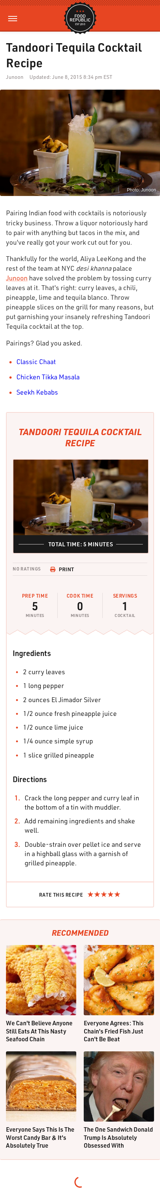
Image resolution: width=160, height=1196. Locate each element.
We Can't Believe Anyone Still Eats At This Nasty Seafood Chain (39, 1031)
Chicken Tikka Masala (48, 377)
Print (66, 569)
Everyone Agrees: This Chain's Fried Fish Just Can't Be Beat (114, 1031)
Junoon (17, 278)
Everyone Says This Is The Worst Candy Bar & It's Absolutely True (40, 1137)
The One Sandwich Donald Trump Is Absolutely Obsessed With (118, 1137)
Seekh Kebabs (37, 392)
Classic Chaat (36, 361)
